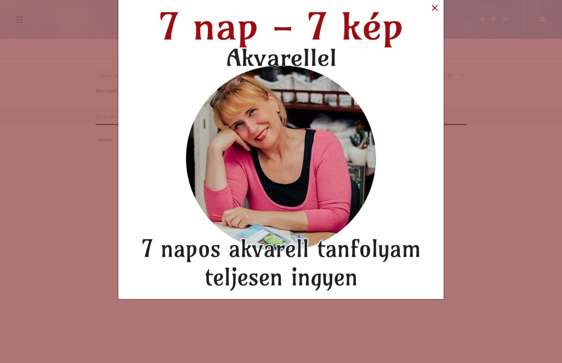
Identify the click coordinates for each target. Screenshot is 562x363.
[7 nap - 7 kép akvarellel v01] (281, 149)
